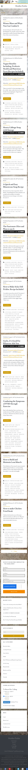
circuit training (15, 485)
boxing (11, 483)
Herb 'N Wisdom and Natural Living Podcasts (14, 378)
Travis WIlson (9, 444)
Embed (19, 80)
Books (13, 705)
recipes (15, 114)
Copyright (14, 746)
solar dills (8, 329)
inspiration (8, 437)
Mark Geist (16, 437)
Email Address (6, 579)
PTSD (6, 443)
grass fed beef (15, 486)
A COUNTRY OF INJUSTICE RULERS (11, 613)
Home (3, 12)
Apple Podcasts (12, 83)
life (11, 50)
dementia (13, 384)
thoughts (18, 443)
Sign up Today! (14, 591)
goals (19, 432)
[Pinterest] (10, 769)
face (15, 270)
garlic (19, 384)
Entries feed (5, 720)
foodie (13, 317)
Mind (12, 439)
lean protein (18, 492)
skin (6, 273)
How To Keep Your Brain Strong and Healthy (12, 619)
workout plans (10, 446)
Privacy (14, 742)
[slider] (22, 74)
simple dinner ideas (17, 169)
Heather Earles (21, 6)
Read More (7, 40)
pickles (7, 327)
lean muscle (9, 492)
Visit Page (2, 1)
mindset (18, 439)
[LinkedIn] (18, 769)
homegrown (19, 322)
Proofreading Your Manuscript (9, 616)
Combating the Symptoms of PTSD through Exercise (14, 404)
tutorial (7, 171)
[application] (14, 74)
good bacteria (9, 110)
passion (7, 441)
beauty (7, 270)
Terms (14, 744)
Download (20, 78)
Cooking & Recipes (11, 103)
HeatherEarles (9, 322)
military (7, 439)
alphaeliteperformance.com (14, 429)
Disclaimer (14, 741)
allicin (7, 384)
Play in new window (12, 78)
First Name (5, 567)
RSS (18, 83)
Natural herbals (17, 380)
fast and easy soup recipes (13, 209)
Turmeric (5, 673)
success (11, 443)
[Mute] (19, 74)
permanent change (17, 441)
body (11, 270)
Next (15, 551)
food (6, 167)
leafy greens (20, 490)
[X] (14, 769)
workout (18, 444)
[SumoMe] (27, 769)
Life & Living (14, 44)
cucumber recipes (10, 315)
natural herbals (15, 112)
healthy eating (14, 167)
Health (7, 44)
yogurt (21, 114)
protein (7, 493)
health (16, 434)
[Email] (23, 769)
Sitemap (14, 747)
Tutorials (19, 165)
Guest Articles (9, 376)
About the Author (6, 646)
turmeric (8, 389)
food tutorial (14, 534)
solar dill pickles (16, 327)
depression (8, 47)
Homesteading (9, 324)
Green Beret (9, 434)
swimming (14, 493)
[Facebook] (5, 769)
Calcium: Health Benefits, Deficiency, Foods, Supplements (12, 608)
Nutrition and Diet (17, 108)
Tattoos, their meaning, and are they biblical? (12, 604)
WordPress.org (6, 727)
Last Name (5, 573)
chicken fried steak (11, 532)
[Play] (5, 74)
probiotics (8, 114)
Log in (4, 717)
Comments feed (6, 723)
